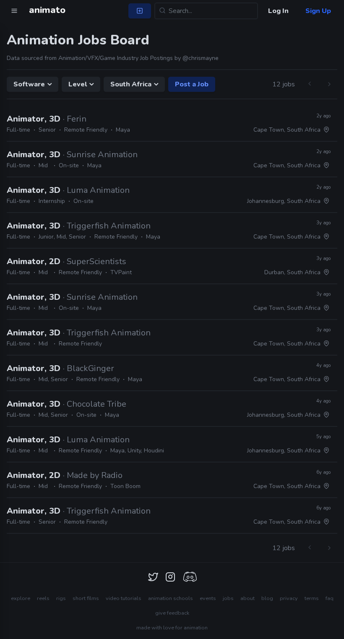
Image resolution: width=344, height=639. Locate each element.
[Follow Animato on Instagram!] (170, 576)
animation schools (170, 598)
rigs (61, 598)
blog (267, 598)
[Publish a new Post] (139, 10)
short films (86, 598)
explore (20, 598)
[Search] (162, 11)
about (247, 598)
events (208, 598)
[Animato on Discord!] (189, 576)
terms (312, 598)
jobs (228, 598)
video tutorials (123, 598)
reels (43, 598)
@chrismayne (200, 58)
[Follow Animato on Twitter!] (153, 576)
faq (330, 598)
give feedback (172, 613)
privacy (289, 598)
